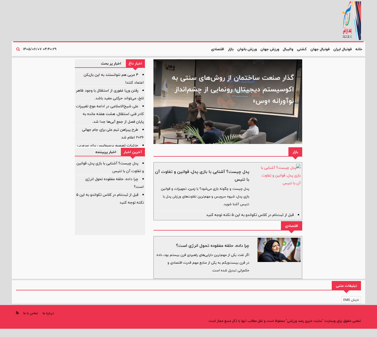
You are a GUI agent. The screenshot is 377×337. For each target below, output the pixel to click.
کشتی (302, 49)
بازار (230, 49)
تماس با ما (30, 313)
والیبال (288, 49)
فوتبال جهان (320, 49)
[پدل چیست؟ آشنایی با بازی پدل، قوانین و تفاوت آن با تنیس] (279, 175)
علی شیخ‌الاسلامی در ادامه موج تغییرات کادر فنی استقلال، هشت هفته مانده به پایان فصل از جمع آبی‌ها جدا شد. (110, 114)
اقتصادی (217, 49)
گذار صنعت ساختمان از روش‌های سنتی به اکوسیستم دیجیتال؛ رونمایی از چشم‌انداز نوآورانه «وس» (233, 89)
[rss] (17, 313)
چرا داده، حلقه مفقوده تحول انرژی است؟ (212, 245)
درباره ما (48, 313)
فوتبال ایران (342, 49)
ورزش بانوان (247, 49)
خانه (358, 49)
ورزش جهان (270, 49)
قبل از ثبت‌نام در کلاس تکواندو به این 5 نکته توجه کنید (250, 215)
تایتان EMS (351, 300)
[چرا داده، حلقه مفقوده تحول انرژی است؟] (279, 250)
